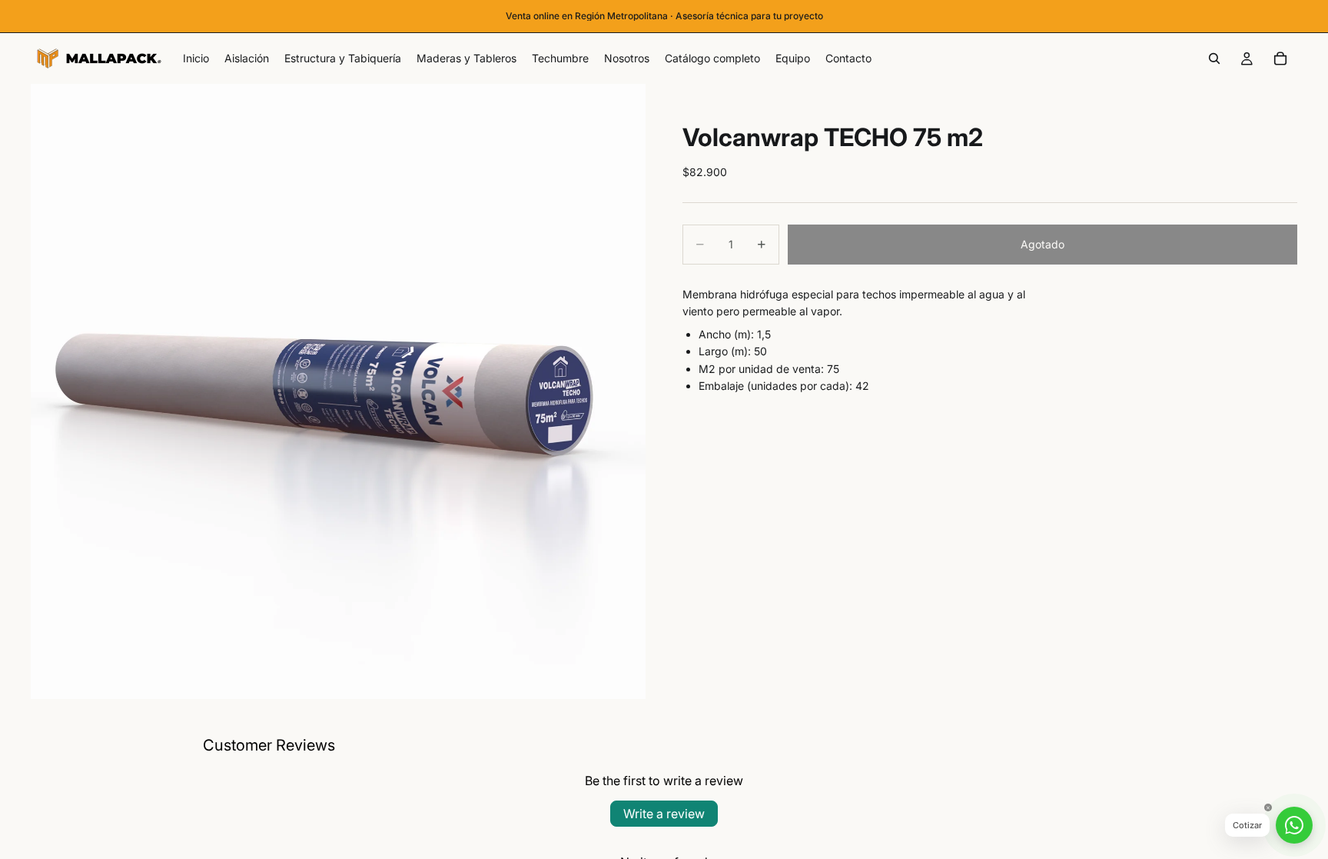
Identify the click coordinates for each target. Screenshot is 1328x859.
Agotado (1042, 244)
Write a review (664, 813)
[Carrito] (1280, 58)
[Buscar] (1214, 58)
